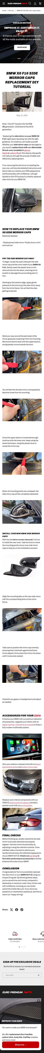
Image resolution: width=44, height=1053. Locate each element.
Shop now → (20, 1045)
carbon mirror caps (29, 767)
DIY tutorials (11, 10)
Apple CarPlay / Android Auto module (17, 725)
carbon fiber (15, 153)
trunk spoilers (26, 805)
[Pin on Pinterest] (21, 909)
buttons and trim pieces (19, 803)
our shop (33, 856)
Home (4, 10)
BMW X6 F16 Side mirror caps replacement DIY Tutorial (29, 10)
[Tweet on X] (11, 909)
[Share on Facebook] (16, 909)
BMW (37, 715)
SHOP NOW (22, 49)
